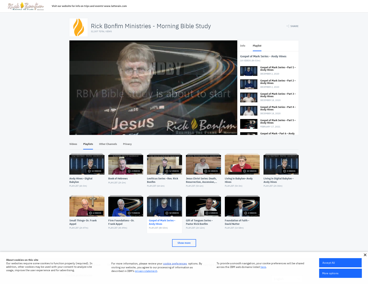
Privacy (127, 144)
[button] (365, 255)
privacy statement (146, 271)
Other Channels (108, 144)
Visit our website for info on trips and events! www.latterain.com (89, 6)
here (263, 267)
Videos (73, 144)
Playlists (88, 144)
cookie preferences (175, 263)
